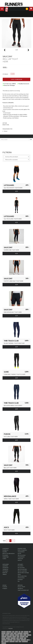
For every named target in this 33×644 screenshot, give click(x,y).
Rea (18, 581)
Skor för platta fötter (22, 576)
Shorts (26, 636)
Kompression (20, 633)
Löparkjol (7, 635)
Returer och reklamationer (9, 553)
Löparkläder (5, 565)
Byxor (22, 631)
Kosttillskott (25, 633)
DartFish (20, 560)
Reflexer (14, 636)
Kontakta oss (5, 550)
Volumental (20, 558)
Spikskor (3, 638)
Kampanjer (20, 579)
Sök (31, 139)
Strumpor (21, 638)
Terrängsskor (9, 639)
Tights (14, 639)
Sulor (25, 638)
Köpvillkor (5, 551)
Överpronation (21, 577)
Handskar (3, 633)
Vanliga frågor (6, 557)
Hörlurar (8, 633)
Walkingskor (11, 641)
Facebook (5, 586)
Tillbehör (5, 574)
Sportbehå (8, 638)
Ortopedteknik (21, 551)
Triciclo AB (10, 628)
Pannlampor (4, 636)
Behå (13, 631)
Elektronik (5, 572)
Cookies (4, 558)
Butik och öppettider (22, 550)
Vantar (16, 641)
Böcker (16, 631)
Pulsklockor (9, 636)
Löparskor (17, 635)
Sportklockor (13, 638)
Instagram (5, 588)
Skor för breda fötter (22, 569)
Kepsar (15, 633)
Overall (24, 635)
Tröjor (28, 639)
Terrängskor (5, 571)
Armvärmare (8, 631)
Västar (20, 641)
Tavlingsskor (4, 639)
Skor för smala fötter (22, 571)
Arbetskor (4, 631)
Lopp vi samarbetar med (23, 590)
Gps (30, 631)
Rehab (18, 636)
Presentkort (5, 555)
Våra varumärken (22, 555)
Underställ (6, 641)
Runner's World (21, 586)
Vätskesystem (25, 641)
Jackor (11, 633)
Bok (19, 631)
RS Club (19, 553)
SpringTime (20, 588)
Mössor (21, 635)
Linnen (3, 635)
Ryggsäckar (22, 636)
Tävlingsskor (5, 569)
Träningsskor (5, 567)
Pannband (29, 635)
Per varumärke (21, 567)
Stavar (17, 638)
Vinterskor (4, 643)
